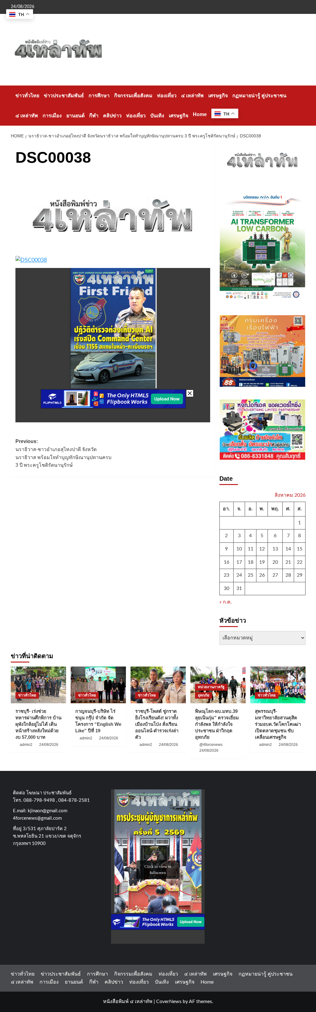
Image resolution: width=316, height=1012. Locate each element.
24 (239, 575)
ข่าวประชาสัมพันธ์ (64, 95)
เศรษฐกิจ (218, 95)
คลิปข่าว (112, 115)
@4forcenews (210, 744)
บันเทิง (157, 115)
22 (299, 562)
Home (200, 114)
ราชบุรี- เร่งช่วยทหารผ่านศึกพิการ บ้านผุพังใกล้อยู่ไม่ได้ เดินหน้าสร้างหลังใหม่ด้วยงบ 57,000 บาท (38, 724)
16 (226, 562)
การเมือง (52, 115)
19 (262, 562)
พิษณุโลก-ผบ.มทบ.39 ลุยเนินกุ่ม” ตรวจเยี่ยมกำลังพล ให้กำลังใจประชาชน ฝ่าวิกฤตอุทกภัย (217, 724)
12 (262, 548)
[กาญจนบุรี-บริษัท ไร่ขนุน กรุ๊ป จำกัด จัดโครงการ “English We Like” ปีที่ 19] (98, 685)
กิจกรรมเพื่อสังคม (133, 95)
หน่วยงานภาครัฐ (211, 687)
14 (288, 548)
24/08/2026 (48, 744)
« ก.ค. (225, 602)
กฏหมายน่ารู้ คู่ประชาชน (259, 95)
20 (275, 562)
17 (239, 562)
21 (288, 562)
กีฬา (93, 115)
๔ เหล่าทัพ (192, 95)
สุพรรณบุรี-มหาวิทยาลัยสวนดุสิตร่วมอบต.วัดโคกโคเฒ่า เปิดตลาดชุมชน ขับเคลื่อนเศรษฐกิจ (278, 724)
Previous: (63, 453)
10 (239, 548)
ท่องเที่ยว (167, 95)
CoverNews (168, 1001)
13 (275, 548)
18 (250, 562)
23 (226, 575)
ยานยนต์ (75, 115)
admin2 (26, 744)
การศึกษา (99, 95)
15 (299, 548)
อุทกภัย (203, 695)
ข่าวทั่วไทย (27, 95)
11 (250, 548)
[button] (302, 105)
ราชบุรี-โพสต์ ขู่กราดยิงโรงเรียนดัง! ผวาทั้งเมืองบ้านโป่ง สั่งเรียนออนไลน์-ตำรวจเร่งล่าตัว (156, 724)
